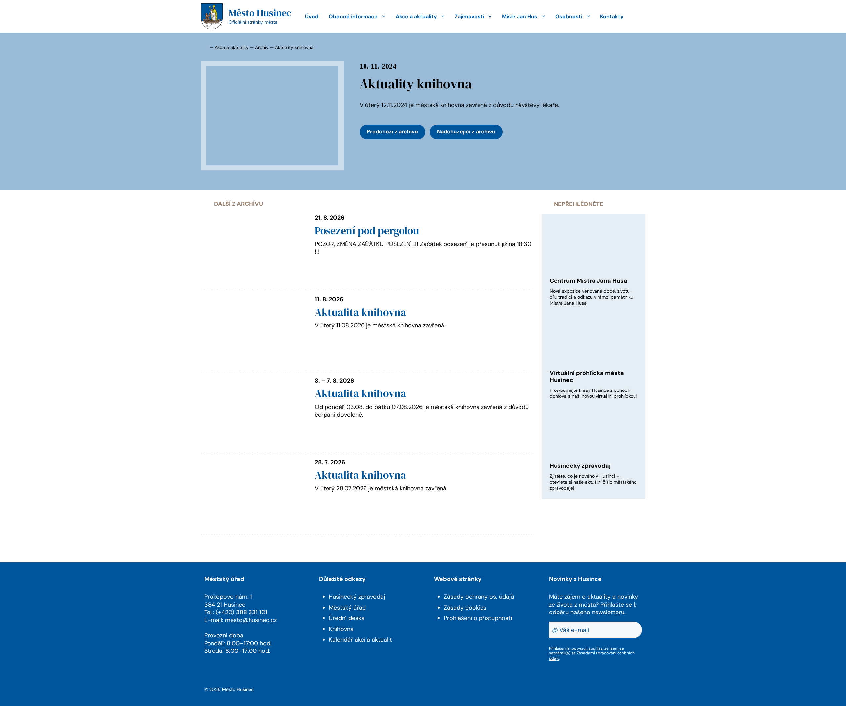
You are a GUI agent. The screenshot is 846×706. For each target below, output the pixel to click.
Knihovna (341, 629)
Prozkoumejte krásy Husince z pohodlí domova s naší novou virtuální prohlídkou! (593, 393)
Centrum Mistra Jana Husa (588, 281)
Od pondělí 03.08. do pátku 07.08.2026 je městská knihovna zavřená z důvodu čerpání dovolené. (422, 411)
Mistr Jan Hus (519, 16)
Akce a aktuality (416, 16)
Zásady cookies (465, 608)
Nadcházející (466, 131)
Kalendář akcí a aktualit (360, 640)
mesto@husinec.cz (251, 620)
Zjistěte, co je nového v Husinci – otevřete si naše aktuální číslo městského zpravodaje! (593, 482)
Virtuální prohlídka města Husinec (587, 376)
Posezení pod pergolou (367, 230)
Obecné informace (353, 16)
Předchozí (392, 131)
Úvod (311, 16)
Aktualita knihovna (360, 312)
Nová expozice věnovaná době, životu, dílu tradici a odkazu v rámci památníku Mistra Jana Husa (591, 297)
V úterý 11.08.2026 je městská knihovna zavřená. (380, 325)
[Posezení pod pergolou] (254, 282)
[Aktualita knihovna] (254, 364)
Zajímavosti (469, 16)
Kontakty (612, 16)
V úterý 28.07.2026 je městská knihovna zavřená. (381, 488)
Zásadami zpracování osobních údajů (591, 655)
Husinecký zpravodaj (580, 466)
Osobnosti (568, 16)
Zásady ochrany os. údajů (479, 597)
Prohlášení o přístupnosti (478, 618)
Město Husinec (260, 12)
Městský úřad (347, 608)
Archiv (261, 47)
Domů (204, 47)
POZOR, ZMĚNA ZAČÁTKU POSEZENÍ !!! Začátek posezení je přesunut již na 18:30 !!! (423, 248)
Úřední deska (347, 618)
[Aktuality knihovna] (272, 115)
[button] (637, 16)
